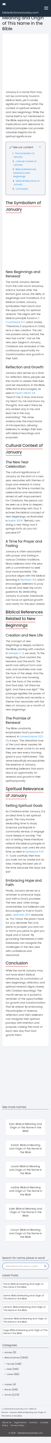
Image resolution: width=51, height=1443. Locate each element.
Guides (8, 1384)
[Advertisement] (25, 59)
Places (8, 1389)
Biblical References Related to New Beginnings (24, 173)
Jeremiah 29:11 (21, 914)
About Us (6, 1422)
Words (8, 1394)
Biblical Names (12, 1357)
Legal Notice (20, 1422)
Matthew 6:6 (28, 579)
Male (9, 1369)
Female (11, 1363)
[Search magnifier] (45, 1266)
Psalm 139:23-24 (25, 393)
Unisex (10, 1374)
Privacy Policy (17, 1425)
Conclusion (22, 188)
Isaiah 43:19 (15, 520)
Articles (8, 1352)
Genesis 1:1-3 (16, 653)
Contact (33, 1422)
